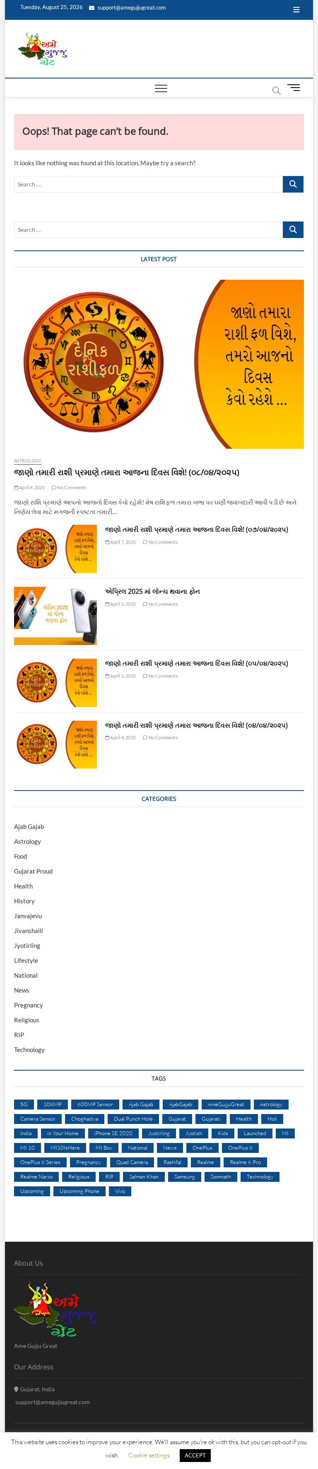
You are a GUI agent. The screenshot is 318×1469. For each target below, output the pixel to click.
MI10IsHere (65, 1147)
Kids (223, 1133)
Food (20, 856)
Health (23, 886)
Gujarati (211, 1118)
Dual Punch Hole (133, 1118)
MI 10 (27, 1147)
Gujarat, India (37, 1389)
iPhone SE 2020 (113, 1133)
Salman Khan (144, 1176)
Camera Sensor (37, 1118)
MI (285, 1133)
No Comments (71, 487)
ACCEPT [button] (195, 1455)
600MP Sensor (95, 1104)
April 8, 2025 (31, 487)
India (25, 1133)
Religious (26, 1020)
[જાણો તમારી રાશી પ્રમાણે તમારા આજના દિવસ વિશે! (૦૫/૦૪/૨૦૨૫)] (55, 683)
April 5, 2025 (122, 604)
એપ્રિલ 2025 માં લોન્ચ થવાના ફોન (152, 591)
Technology (29, 1049)
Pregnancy (28, 1005)
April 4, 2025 (122, 737)
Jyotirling (27, 945)
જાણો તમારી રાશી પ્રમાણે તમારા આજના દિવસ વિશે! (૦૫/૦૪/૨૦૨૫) (196, 663)
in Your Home (63, 1133)
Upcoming (32, 1191)
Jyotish (194, 1133)
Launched (255, 1133)
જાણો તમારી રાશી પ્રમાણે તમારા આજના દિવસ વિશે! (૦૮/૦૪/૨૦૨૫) (126, 472)
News (21, 990)
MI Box (104, 1147)
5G (24, 1104)
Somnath (221, 1176)
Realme (205, 1162)
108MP (52, 1104)
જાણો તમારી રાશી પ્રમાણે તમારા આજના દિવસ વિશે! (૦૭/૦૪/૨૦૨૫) (196, 529)
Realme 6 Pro (245, 1162)
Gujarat (177, 1118)
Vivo (120, 1191)
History (24, 901)
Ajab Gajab (29, 826)
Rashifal (172, 1162)
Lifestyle (26, 960)
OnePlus (202, 1147)
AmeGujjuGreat (226, 1104)
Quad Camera (132, 1162)
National (26, 975)
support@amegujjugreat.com (131, 7)
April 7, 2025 (122, 542)
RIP (19, 1034)
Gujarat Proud (33, 871)
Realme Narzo (36, 1176)
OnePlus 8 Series (40, 1162)
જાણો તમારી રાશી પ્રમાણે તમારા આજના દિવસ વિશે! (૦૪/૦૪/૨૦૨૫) (196, 725)
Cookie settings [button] (148, 1455)
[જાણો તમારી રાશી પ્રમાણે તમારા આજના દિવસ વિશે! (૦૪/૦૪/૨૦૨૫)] (55, 745)
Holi (272, 1118)
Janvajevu (28, 915)
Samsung (184, 1176)
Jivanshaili (28, 930)
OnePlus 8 (240, 1147)
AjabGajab (180, 1104)
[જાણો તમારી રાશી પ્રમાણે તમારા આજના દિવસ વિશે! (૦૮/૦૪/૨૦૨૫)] (159, 364)
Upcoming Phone (79, 1191)
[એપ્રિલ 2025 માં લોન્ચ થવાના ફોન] (55, 616)
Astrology (28, 460)
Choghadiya (84, 1118)
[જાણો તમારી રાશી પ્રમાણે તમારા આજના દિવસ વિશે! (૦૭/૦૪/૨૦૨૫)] (55, 549)
